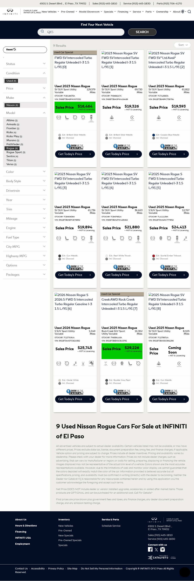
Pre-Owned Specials (69, 540)
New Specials (65, 535)
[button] (50, 11)
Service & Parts (110, 519)
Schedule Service (111, 525)
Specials (62, 545)
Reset (9, 49)
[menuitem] (26, 81)
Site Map (72, 568)
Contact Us (21, 568)
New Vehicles (65, 525)
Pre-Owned (65, 530)
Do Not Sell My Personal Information (102, 568)
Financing (20, 531)
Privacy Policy (56, 568)
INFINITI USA (23, 537)
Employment (22, 543)
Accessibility (38, 568)
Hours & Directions (26, 525)
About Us (20, 519)
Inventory (64, 519)
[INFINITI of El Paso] (22, 11)
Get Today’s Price (70, 154)
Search (142, 32)
